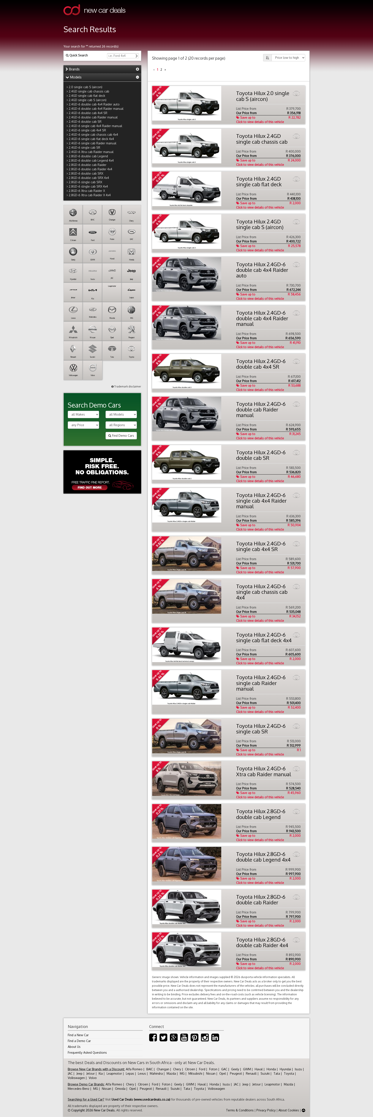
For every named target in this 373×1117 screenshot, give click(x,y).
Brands (74, 69)
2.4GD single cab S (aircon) (87, 100)
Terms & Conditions (240, 1110)
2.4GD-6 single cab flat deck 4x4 (91, 139)
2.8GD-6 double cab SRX (86, 173)
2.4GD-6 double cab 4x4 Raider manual (96, 108)
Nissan (210, 1073)
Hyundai (285, 1069)
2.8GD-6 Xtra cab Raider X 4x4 (90, 195)
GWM (247, 1069)
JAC (70, 1073)
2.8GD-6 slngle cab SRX (85, 182)
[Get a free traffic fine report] (102, 472)
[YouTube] (184, 1039)
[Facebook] (153, 1039)
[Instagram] (205, 1039)
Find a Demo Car (79, 1041)
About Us (74, 1046)
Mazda (171, 1073)
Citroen (190, 1069)
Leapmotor (114, 1073)
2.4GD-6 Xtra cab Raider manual (91, 152)
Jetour (90, 1073)
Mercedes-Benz (78, 1088)
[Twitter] (163, 1039)
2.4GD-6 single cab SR (84, 147)
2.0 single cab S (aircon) (85, 87)
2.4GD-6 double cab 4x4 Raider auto (94, 104)
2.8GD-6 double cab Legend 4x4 (91, 160)
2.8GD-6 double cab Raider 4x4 (90, 169)
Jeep (79, 1073)
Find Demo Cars (122, 435)
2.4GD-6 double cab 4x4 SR (88, 113)
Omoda (120, 1088)
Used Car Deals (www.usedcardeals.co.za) (141, 1099)
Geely (235, 1069)
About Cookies (288, 1110)
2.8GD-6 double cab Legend (88, 156)
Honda (271, 1069)
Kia (101, 1073)
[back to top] (303, 1110)
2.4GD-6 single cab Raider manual (92, 143)
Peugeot (236, 1073)
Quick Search (78, 55)
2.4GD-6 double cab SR (85, 121)
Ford (202, 1069)
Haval (259, 1069)
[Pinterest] (194, 1039)
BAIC (149, 1069)
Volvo (93, 1078)
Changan (163, 1069)
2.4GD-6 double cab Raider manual (93, 117)
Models (75, 77)
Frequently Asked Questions (87, 1052)
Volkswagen (76, 1078)
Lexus (142, 1073)
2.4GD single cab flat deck (87, 95)
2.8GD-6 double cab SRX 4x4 (89, 178)
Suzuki (265, 1073)
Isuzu (298, 1069)
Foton (213, 1069)
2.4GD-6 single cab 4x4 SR (87, 130)
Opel (222, 1073)
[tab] (102, 69)
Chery (177, 1069)
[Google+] (174, 1039)
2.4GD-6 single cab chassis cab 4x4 (93, 134)
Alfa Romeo (134, 1069)
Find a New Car (78, 1035)
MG (182, 1073)
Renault (251, 1073)
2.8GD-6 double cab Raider (87, 165)
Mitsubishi (195, 1073)
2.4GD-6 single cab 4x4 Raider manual (95, 126)
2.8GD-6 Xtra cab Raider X (87, 191)
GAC (224, 1069)
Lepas (130, 1073)
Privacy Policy (266, 1110)
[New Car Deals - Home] (94, 18)
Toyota (289, 1073)
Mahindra (156, 1073)
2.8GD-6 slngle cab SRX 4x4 (88, 186)
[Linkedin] (215, 1039)
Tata (276, 1073)
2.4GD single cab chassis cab (89, 91)
